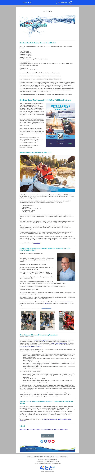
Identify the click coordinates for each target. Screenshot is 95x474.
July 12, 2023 (44, 341)
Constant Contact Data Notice (51, 461)
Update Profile (39, 461)
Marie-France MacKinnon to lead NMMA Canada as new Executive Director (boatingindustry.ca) (44, 429)
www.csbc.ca (66, 301)
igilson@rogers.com (46, 308)
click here (47, 303)
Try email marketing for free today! (47, 471)
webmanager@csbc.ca (44, 463)
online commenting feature (59, 343)
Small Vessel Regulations (41, 340)
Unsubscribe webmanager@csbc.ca (47, 459)
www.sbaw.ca (36, 243)
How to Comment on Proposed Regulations (31, 346)
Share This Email (48, 435)
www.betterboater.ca (27, 145)
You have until (37, 341)
